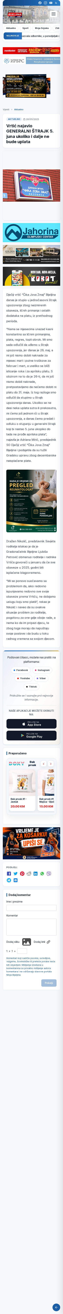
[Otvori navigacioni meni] (53, 14)
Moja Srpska (42, 28)
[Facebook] (39, 2)
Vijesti (6, 109)
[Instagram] (45, 2)
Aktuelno (11, 28)
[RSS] (56, 3)
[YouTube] (50, 2)
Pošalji (49, 982)
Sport (25, 28)
